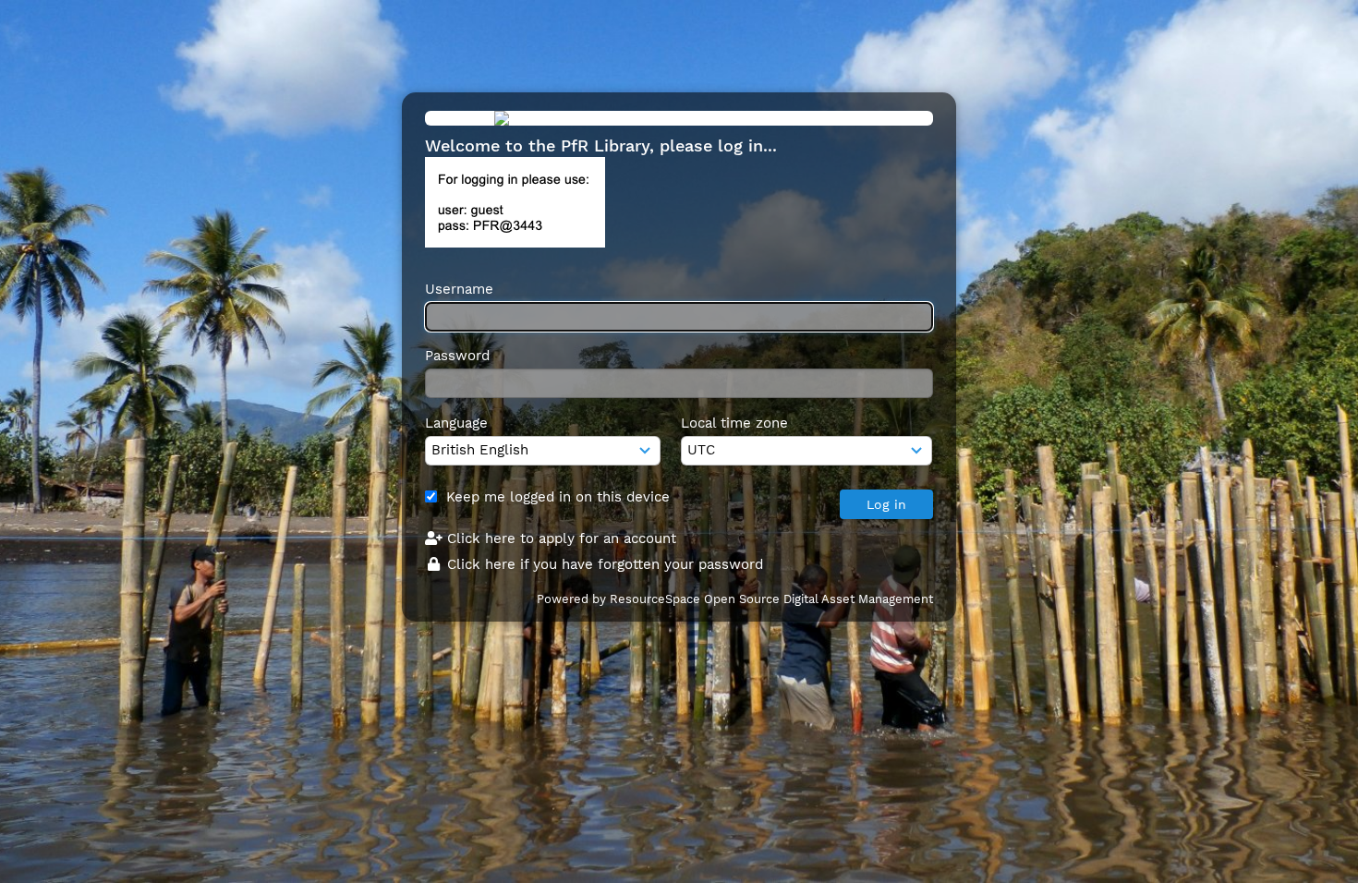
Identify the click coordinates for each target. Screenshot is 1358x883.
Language (456, 423)
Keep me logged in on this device (558, 497)
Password (457, 355)
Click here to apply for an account (559, 538)
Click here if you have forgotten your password (603, 564)
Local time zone (734, 423)
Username (459, 289)
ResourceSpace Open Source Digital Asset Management (771, 599)
